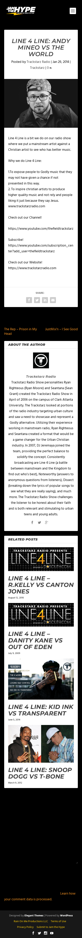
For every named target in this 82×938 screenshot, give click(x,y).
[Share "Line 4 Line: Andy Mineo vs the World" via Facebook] (29, 300)
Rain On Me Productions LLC (31, 921)
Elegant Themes (33, 916)
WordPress (66, 916)
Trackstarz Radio (38, 62)
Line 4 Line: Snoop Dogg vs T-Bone (40, 773)
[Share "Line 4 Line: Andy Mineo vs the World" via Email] (53, 300)
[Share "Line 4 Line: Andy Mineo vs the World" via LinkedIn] (45, 300)
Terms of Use (58, 921)
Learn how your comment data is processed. (39, 896)
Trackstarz (37, 68)
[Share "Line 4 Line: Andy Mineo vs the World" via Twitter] (37, 300)
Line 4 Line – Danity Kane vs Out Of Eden (35, 640)
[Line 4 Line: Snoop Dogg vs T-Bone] (41, 744)
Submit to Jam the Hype (51, 927)
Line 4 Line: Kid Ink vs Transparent (40, 710)
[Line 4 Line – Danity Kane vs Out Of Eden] (41, 615)
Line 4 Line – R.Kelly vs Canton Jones (41, 585)
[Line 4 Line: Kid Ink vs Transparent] (41, 679)
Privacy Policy (25, 927)
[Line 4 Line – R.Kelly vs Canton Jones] (41, 559)
